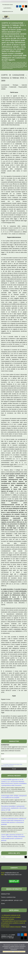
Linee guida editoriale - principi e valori (12, 900)
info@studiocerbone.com (7, 11)
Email (2, 759)
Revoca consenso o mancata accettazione (14, 951)
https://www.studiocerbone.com (12, 874)
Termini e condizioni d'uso (8, 897)
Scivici (3, 903)
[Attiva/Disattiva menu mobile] (25, 16)
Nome (2, 753)
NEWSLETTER (5, 894)
